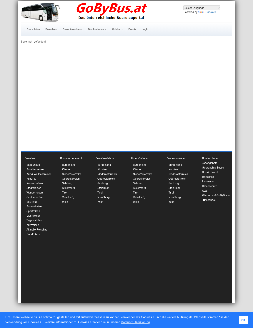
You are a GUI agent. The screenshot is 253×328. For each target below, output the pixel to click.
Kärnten (66, 169)
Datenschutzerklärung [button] (135, 322)
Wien (65, 201)
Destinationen (96, 29)
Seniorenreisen (35, 197)
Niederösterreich (71, 174)
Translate (210, 12)
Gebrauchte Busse (213, 167)
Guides (116, 29)
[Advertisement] (217, 95)
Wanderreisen (34, 192)
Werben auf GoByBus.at (216, 195)
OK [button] (243, 320)
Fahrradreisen (34, 206)
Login (145, 29)
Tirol (64, 192)
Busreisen (51, 29)
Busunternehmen (72, 29)
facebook (210, 200)
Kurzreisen (32, 225)
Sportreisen (33, 211)
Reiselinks (208, 177)
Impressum (208, 181)
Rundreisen (33, 234)
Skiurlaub (31, 201)
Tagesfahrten (34, 220)
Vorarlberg (68, 197)
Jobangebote (209, 163)
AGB (204, 190)
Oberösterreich (71, 178)
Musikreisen (33, 215)
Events (132, 29)
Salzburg (67, 183)
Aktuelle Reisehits (36, 229)
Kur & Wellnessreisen (38, 174)
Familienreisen (35, 169)
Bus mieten (33, 29)
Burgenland (69, 164)
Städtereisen (33, 188)
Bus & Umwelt (210, 172)
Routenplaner (210, 158)
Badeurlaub (33, 164)
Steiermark (68, 188)
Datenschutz (209, 186)
